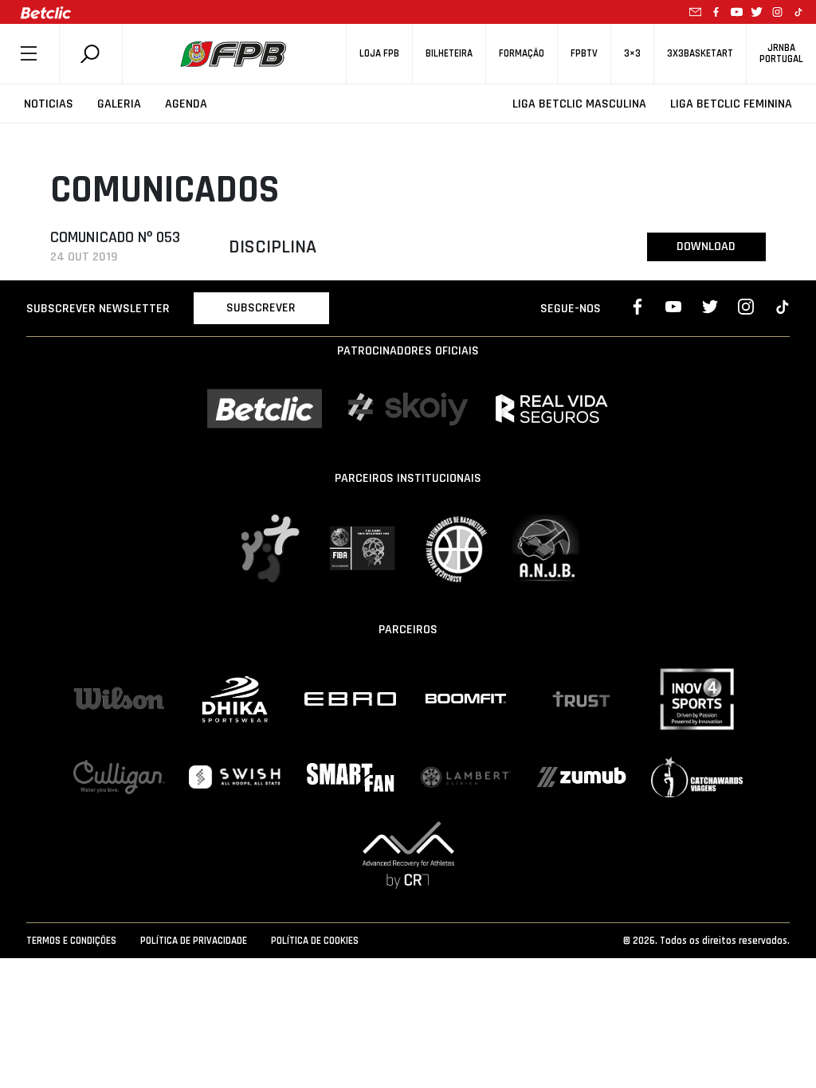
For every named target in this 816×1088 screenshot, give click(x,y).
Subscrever (261, 307)
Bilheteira (449, 54)
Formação (521, 54)
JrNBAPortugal (781, 53)
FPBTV (584, 54)
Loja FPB (379, 54)
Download (706, 246)
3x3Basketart (700, 54)
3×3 (632, 54)
